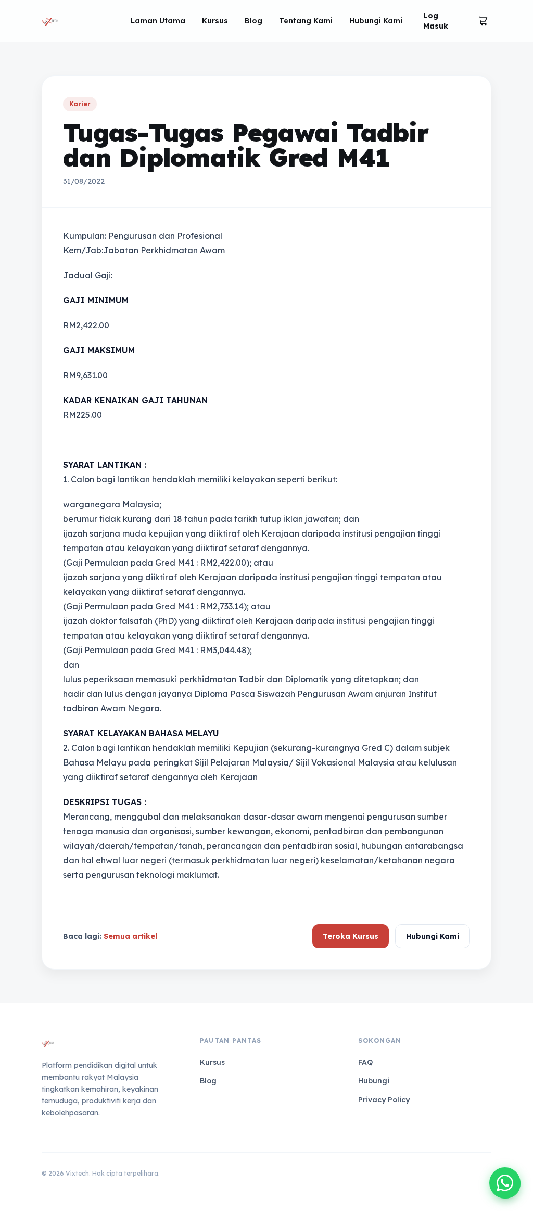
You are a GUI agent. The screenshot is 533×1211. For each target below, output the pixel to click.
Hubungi (373, 1081)
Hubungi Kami (375, 21)
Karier (80, 104)
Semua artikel (130, 936)
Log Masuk (435, 21)
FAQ (365, 1062)
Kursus (215, 21)
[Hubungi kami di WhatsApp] (505, 1183)
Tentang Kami (306, 21)
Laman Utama (158, 21)
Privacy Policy (384, 1099)
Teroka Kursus (350, 936)
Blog (253, 21)
